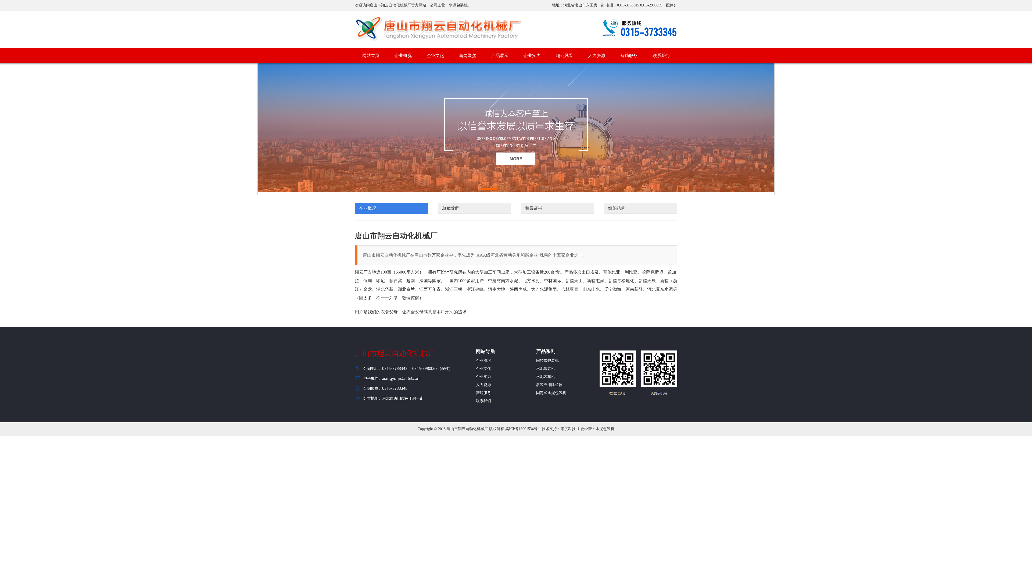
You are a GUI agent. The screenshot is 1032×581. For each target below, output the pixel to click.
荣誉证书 (533, 208)
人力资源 (596, 55)
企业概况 (403, 55)
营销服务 (628, 55)
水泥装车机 (545, 377)
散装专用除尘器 (549, 385)
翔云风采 (564, 55)
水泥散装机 (545, 369)
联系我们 (661, 55)
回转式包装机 (547, 361)
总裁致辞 (450, 208)
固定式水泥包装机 (551, 393)
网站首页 (370, 55)
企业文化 (435, 55)
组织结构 (616, 208)
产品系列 (546, 351)
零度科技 (568, 429)
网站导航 (485, 351)
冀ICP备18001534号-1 (523, 429)
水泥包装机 (605, 429)
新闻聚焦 (467, 55)
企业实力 (532, 55)
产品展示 (499, 55)
